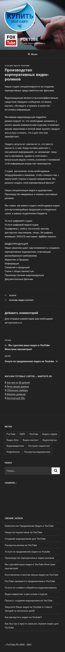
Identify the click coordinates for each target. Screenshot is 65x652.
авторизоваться (13, 322)
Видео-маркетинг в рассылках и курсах (26, 594)
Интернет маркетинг (39, 445)
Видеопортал (50, 440)
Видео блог (12, 440)
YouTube (33, 434)
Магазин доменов (16, 394)
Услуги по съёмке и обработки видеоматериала (30, 587)
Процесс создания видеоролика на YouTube (28, 600)
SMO (22, 434)
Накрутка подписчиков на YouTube (23, 532)
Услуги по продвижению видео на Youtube (27, 551)
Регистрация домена (18, 386)
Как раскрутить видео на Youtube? (23, 617)
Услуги (12, 295)
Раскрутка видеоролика (37, 451)
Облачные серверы (17, 390)
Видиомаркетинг (15, 445)
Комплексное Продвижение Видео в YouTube (29, 525)
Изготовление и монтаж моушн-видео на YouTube (31, 574)
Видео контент (26, 300)
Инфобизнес (13, 451)
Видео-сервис (49, 434)
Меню (34, 54)
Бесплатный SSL (16, 398)
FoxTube (29, 39)
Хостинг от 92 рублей (18, 382)
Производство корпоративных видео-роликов (29, 557)
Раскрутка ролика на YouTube (21, 545)
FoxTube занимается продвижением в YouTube (30, 581)
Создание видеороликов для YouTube (25, 538)
